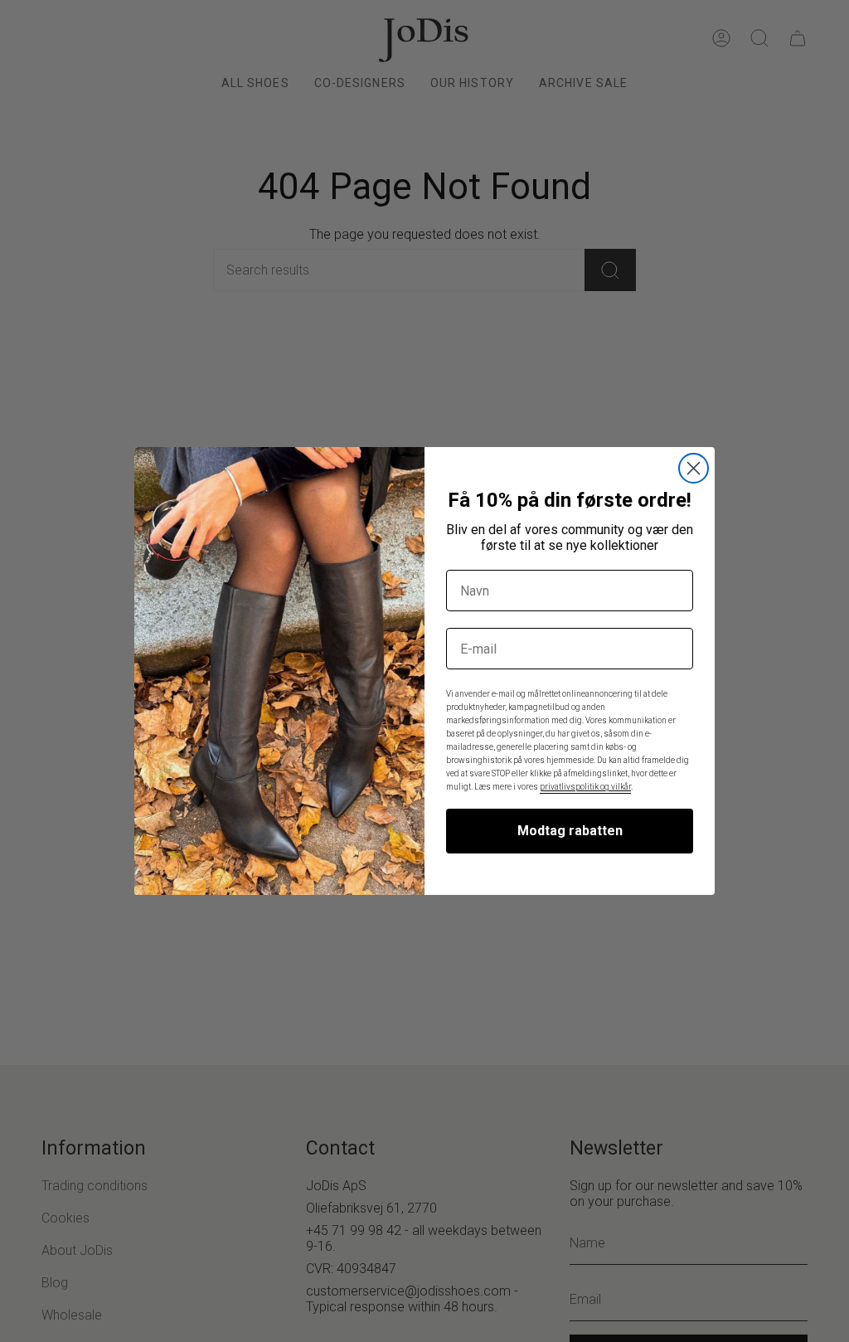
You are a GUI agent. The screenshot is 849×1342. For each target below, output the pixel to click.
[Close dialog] (693, 468)
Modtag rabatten (570, 831)
